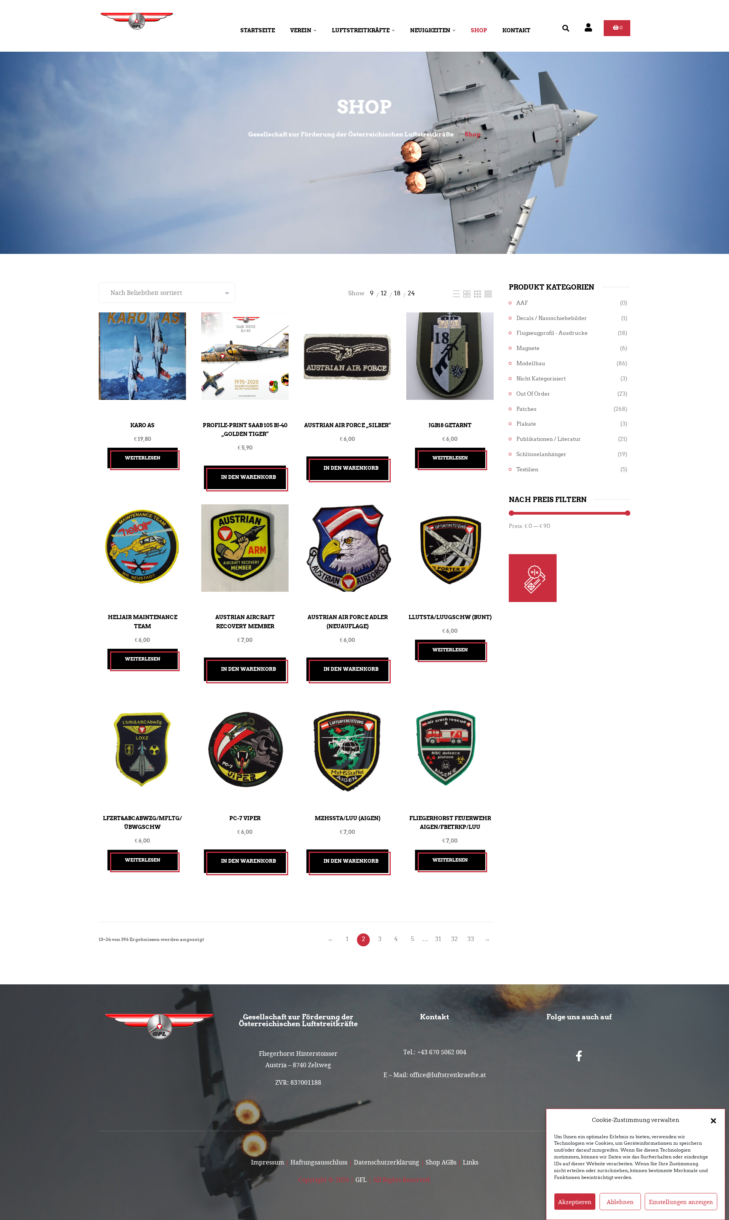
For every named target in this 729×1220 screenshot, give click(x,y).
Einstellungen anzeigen (681, 1202)
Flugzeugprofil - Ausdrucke (552, 333)
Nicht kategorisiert (541, 379)
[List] (457, 293)
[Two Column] (467, 293)
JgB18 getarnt (450, 425)
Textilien (527, 469)
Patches (526, 409)
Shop (479, 30)
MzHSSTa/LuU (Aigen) (347, 818)
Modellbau (530, 363)
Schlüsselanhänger (541, 454)
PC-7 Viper (244, 818)
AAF (522, 303)
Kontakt (516, 30)
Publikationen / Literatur (548, 439)
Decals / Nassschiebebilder (551, 318)
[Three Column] (478, 293)
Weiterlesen (142, 458)
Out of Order (533, 394)
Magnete (528, 348)
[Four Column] (488, 293)
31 (438, 939)
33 (470, 939)
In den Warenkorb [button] (248, 477)
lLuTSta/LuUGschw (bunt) (450, 617)
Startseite (257, 30)
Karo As (142, 425)
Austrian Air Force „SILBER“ (347, 425)
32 (454, 939)
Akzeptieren (575, 1202)
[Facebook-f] (579, 1056)
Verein (300, 30)
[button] (713, 1120)
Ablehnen (620, 1202)
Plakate (526, 424)
